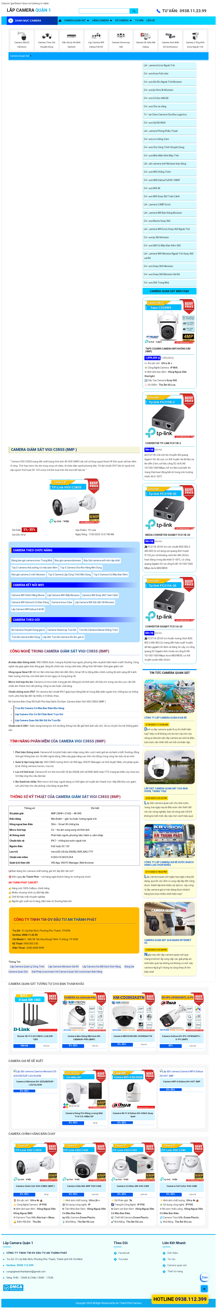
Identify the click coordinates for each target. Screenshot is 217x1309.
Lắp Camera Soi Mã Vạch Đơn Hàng (102, 966)
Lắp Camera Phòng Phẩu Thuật (161, 131)
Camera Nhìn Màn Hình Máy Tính (161, 155)
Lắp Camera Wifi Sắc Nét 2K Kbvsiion (94, 602)
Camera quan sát (75, 20)
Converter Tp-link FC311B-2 (163, 443)
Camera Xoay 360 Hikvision (158, 266)
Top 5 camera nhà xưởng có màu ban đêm (34, 567)
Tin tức (171, 1259)
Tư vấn (139, 20)
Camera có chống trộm (156, 139)
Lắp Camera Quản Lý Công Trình (27, 966)
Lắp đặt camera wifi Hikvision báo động (165, 163)
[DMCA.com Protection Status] (13, 1287)
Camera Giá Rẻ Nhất (155, 122)
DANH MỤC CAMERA (28, 20)
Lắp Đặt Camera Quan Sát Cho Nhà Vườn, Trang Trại (166, 790)
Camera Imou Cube (62, 602)
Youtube (123, 1259)
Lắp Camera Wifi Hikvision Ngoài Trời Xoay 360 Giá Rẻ (168, 255)
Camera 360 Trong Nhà (156, 282)
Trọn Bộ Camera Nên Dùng (26, 637)
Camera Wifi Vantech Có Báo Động (30, 602)
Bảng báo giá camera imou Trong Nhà (32, 560)
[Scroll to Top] (204, 1288)
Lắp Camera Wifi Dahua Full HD (28, 609)
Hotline (180, 1299)
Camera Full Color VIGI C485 (182, 1186)
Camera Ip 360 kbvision (156, 237)
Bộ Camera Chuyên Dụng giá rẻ (28, 630)
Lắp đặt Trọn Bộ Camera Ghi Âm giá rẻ (63, 637)
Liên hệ (150, 20)
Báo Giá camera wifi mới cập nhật (102, 560)
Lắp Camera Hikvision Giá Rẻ (63, 966)
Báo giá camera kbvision (68, 560)
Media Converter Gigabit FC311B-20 (167, 535)
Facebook (124, 1252)
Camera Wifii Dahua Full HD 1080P (162, 180)
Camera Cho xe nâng (155, 106)
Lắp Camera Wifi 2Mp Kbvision (63, 595)
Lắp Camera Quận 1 (18, 1243)
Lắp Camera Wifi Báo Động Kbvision (163, 212)
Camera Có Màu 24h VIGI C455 (133, 1186)
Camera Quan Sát (19, 56)
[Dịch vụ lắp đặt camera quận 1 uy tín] (60, 20)
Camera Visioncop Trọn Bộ (61, 630)
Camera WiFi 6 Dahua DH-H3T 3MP (181, 1081)
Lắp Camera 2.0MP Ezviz (157, 204)
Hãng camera (100, 20)
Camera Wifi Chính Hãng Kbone (28, 595)
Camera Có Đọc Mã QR (156, 98)
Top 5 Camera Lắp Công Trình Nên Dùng (69, 574)
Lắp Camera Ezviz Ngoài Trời (159, 65)
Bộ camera (122, 20)
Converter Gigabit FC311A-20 (163, 626)
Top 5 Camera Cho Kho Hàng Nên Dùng (81, 567)
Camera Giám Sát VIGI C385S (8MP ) (44, 449)
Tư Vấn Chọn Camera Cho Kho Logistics (165, 114)
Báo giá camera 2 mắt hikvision (28, 574)
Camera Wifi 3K (152, 188)
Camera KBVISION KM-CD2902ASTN (133, 1036)
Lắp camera (29, 10)
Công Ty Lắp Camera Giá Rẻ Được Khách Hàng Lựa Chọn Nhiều (169, 863)
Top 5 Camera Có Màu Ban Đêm (110, 574)
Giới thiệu (172, 1252)
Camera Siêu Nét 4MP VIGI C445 (84, 1186)
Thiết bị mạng (175, 1271)
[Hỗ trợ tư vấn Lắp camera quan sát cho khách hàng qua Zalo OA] (204, 1278)
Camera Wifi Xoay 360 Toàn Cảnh (100, 595)
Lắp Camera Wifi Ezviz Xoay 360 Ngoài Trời (167, 229)
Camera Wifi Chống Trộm (157, 171)
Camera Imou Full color (156, 73)
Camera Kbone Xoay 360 (157, 221)
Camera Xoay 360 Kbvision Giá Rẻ (162, 274)
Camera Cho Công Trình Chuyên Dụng (164, 147)
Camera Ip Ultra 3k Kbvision (158, 90)
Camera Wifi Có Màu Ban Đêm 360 (162, 245)
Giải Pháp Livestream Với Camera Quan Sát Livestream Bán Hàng (67, 971)
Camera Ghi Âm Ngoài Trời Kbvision (163, 81)
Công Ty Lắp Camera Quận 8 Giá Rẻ (165, 717)
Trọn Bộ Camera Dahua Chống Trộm (98, 630)
